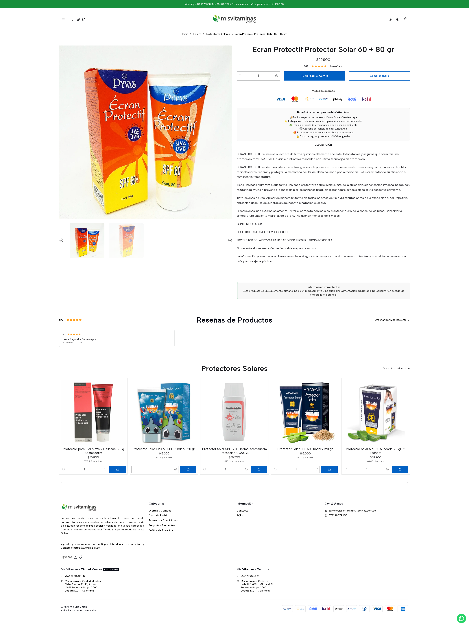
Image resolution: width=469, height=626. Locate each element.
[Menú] (63, 19)
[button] (227, 482)
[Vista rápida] (123, 411)
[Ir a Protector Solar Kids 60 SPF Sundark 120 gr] (163, 412)
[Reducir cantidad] (240, 76)
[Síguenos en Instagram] (78, 19)
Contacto (242, 510)
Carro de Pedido (159, 515)
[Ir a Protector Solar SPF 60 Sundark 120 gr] (305, 412)
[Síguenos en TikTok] (83, 19)
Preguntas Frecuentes (162, 525)
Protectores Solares (218, 34)
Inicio (185, 34)
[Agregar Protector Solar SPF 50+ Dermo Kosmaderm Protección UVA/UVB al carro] (259, 469)
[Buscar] (71, 19)
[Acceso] (397, 19)
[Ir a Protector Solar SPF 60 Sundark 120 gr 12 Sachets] (375, 412)
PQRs (240, 515)
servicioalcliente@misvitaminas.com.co (352, 510)
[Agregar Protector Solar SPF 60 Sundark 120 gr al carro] (329, 469)
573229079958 (338, 515)
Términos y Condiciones (163, 520)
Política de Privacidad (162, 530)
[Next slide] (229, 240)
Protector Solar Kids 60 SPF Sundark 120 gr (164, 449)
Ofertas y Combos (160, 510)
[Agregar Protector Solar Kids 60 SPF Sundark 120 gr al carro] (188, 469)
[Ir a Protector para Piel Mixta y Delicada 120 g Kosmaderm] (93, 412)
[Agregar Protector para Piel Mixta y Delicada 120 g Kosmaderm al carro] (117, 469)
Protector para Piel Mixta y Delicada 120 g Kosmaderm (93, 451)
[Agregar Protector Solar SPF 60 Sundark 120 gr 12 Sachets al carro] (400, 469)
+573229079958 (75, 576)
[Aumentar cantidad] (277, 76)
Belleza (197, 34)
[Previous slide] (62, 240)
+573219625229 (250, 576)
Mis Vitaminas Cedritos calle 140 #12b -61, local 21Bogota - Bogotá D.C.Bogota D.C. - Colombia (257, 585)
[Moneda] (390, 19)
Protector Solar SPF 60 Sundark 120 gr (305, 449)
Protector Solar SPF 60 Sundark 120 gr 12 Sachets (375, 451)
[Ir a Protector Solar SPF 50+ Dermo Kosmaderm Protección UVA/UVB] (234, 412)
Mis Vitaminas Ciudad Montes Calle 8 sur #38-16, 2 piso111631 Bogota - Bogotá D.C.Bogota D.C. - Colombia (83, 585)
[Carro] (405, 19)
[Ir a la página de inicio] (234, 19)
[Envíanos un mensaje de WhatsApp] (461, 618)
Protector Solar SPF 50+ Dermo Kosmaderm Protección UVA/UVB (234, 451)
